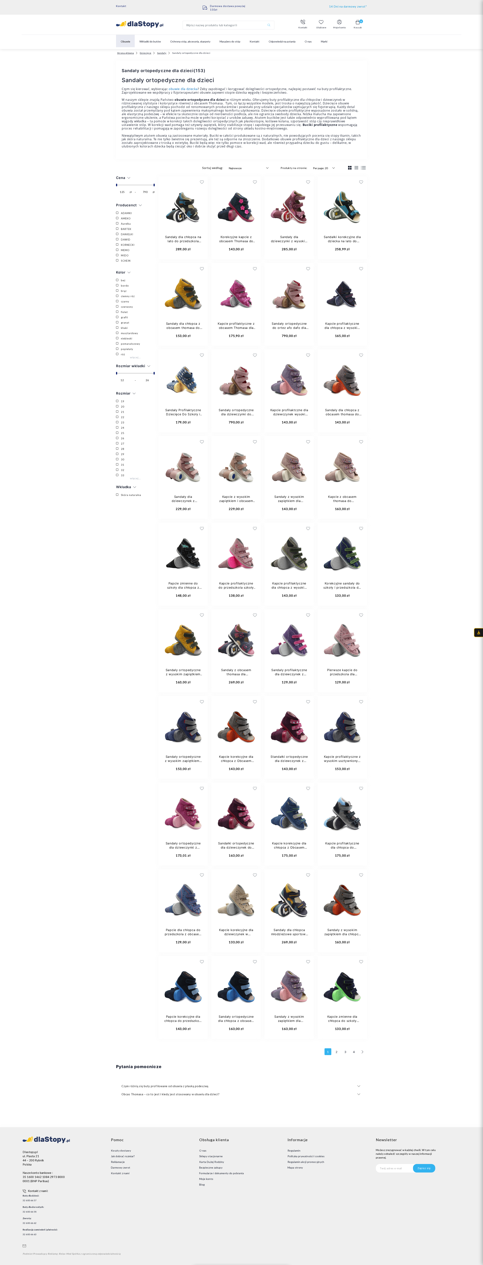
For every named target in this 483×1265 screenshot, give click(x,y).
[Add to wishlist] (179, 182)
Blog (202, 1184)
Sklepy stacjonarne (211, 1156)
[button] (303, 24)
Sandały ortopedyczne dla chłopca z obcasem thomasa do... (236, 1021)
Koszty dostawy (121, 1150)
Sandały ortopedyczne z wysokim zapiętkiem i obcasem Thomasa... (183, 761)
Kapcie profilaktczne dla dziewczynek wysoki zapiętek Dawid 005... (289, 414)
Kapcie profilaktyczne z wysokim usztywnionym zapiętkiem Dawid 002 (342, 761)
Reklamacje (118, 1161)
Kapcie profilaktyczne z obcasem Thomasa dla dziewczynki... (236, 328)
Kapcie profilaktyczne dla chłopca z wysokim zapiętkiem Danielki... (342, 328)
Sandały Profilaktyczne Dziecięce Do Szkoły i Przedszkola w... (183, 414)
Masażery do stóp (230, 41)
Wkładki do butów (150, 41)
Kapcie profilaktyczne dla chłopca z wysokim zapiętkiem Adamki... (289, 587)
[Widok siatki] (350, 168)
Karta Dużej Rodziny (211, 1161)
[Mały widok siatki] (356, 168)
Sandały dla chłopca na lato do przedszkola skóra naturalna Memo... (183, 241)
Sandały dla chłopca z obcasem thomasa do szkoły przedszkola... (183, 328)
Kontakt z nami (120, 1173)
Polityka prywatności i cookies (306, 1156)
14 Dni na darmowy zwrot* (348, 6)
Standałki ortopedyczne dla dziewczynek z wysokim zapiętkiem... (289, 761)
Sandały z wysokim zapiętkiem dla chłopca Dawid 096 (342, 934)
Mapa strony (295, 1167)
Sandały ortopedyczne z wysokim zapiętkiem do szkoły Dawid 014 (183, 674)
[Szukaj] (268, 25)
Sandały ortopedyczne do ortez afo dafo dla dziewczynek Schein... (289, 328)
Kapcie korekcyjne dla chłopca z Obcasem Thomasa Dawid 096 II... (236, 761)
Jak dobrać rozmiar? (123, 1156)
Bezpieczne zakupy (210, 1167)
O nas (308, 41)
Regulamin (294, 1150)
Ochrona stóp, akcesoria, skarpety (190, 41)
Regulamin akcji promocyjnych (306, 1161)
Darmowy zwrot (120, 1167)
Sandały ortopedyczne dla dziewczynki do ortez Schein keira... (236, 414)
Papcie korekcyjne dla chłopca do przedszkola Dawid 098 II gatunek (183, 1021)
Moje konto (206, 1178)
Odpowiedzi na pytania (282, 41)
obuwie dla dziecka (183, 89)
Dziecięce (145, 53)
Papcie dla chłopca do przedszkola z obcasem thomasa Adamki (183, 934)
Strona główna (125, 53)
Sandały (161, 53)
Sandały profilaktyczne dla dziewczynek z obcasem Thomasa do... (289, 674)
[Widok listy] (363, 168)
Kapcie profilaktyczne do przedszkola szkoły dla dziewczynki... (236, 587)
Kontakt (121, 6)
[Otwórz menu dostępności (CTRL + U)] (478, 632)
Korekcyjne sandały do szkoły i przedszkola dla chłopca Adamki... (342, 587)
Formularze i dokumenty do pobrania (221, 1173)
